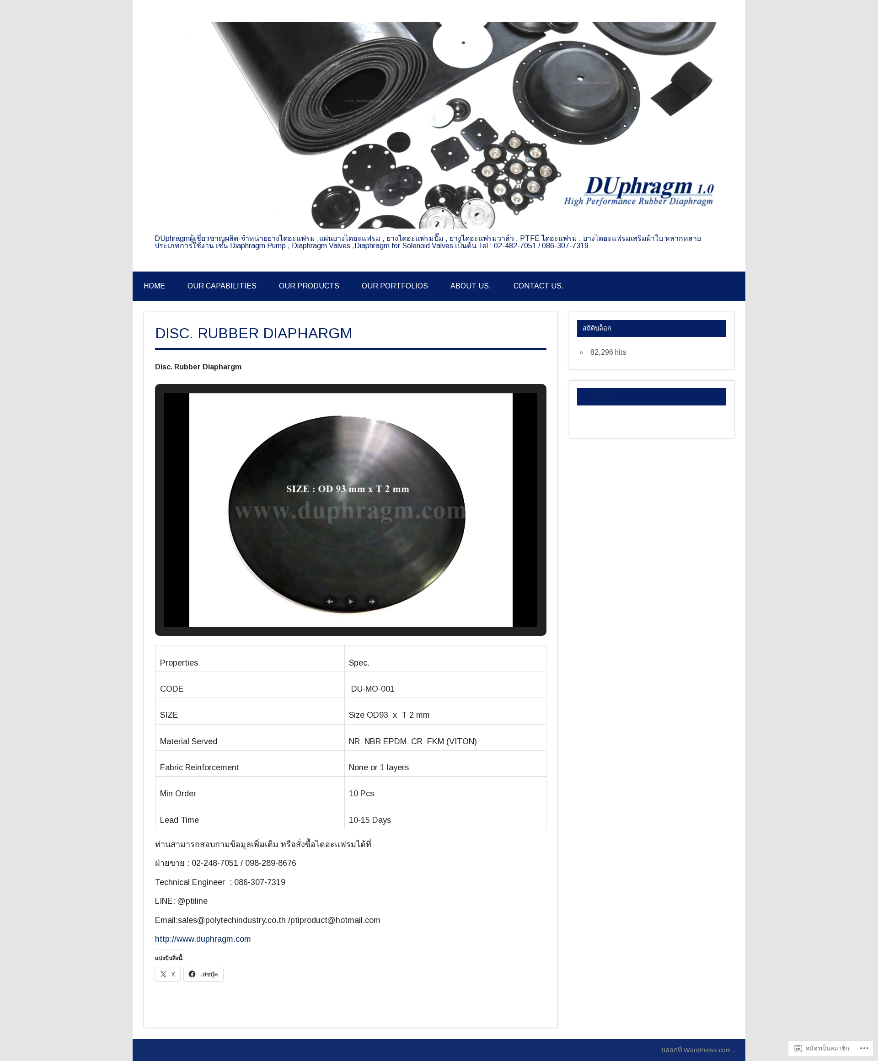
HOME (154, 286)
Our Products (309, 286)
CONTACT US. (539, 286)
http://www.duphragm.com (203, 939)
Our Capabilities (222, 286)
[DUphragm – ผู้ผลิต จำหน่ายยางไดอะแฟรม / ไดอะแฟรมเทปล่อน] (439, 226)
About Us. (470, 286)
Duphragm (601, 396)
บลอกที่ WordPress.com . (697, 1050)
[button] (329, 601)
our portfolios (395, 286)
